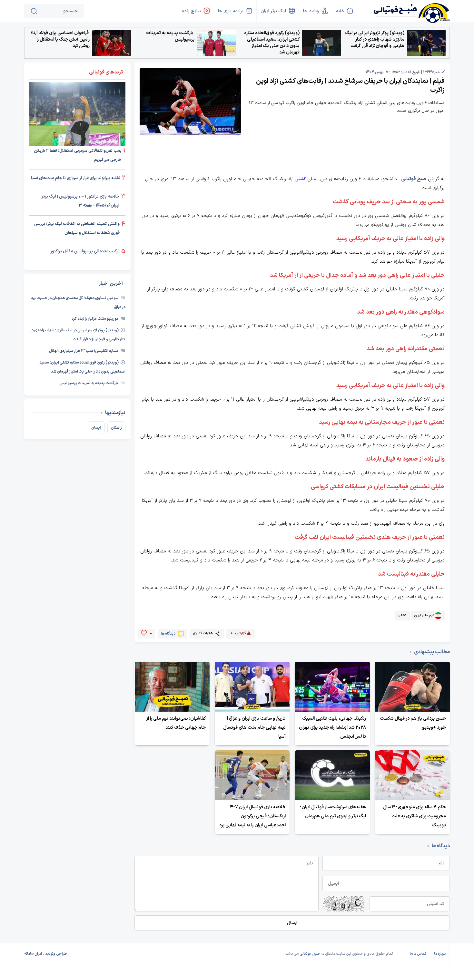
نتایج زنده (191, 11)
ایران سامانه (33, 954)
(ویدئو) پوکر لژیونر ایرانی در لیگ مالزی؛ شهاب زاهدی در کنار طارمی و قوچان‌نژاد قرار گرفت (374, 39)
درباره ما (440, 954)
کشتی (300, 179)
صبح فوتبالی (413, 179)
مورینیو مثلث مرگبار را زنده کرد (95, 319)
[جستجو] (34, 11)
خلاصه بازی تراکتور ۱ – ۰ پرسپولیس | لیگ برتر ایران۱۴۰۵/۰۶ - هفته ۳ (80, 201)
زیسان (96, 428)
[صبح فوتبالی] (411, 10)
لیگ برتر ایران (273, 11)
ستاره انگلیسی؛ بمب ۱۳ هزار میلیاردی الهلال (84, 351)
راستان (116, 428)
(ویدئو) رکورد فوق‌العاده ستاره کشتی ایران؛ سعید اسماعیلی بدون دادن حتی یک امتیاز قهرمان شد (272, 43)
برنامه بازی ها (230, 11)
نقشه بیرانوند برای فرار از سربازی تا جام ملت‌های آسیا (75, 178)
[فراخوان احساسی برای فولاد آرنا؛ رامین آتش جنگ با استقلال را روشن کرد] (111, 43)
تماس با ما (418, 954)
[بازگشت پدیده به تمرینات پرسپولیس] (216, 43)
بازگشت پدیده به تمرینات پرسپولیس (170, 36)
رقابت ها (311, 11)
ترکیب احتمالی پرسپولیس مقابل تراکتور (85, 251)
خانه (340, 11)
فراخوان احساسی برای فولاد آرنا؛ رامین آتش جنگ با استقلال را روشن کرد (60, 39)
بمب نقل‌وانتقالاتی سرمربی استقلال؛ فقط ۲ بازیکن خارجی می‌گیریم (78, 155)
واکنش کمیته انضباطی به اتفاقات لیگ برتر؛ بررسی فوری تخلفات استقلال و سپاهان (77, 228)
